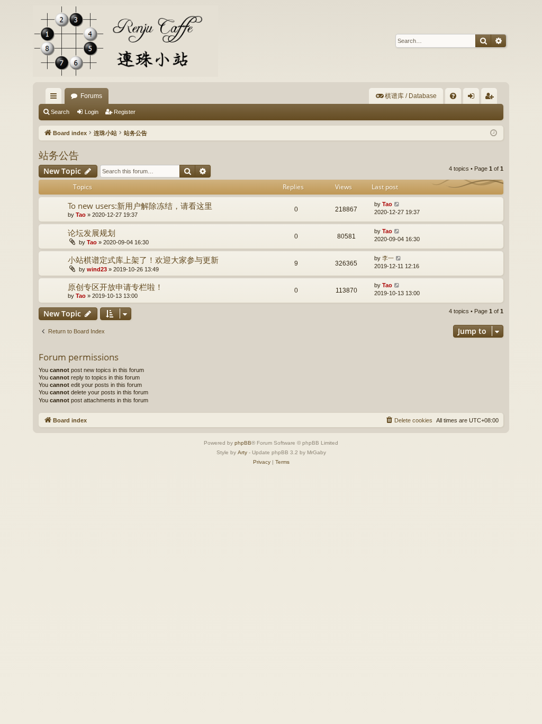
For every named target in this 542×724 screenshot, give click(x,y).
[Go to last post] (397, 204)
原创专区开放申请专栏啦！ (115, 286)
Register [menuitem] (491, 98)
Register (125, 112)
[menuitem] (406, 96)
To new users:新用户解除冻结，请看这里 (140, 205)
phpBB (242, 443)
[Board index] (125, 41)
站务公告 (59, 155)
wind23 (97, 269)
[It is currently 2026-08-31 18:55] (493, 133)
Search (60, 112)
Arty (242, 452)
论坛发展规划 (91, 232)
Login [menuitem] (473, 98)
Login (91, 112)
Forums (91, 96)
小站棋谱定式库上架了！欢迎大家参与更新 (143, 259)
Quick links (55, 98)
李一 (388, 258)
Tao (81, 214)
